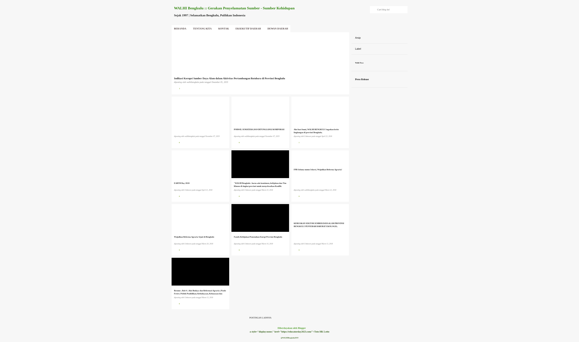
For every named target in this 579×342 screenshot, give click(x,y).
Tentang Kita (202, 28)
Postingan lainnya (260, 318)
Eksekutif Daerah (248, 28)
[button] (345, 88)
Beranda (180, 28)
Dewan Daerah (277, 28)
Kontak (223, 28)
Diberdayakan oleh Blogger (291, 328)
